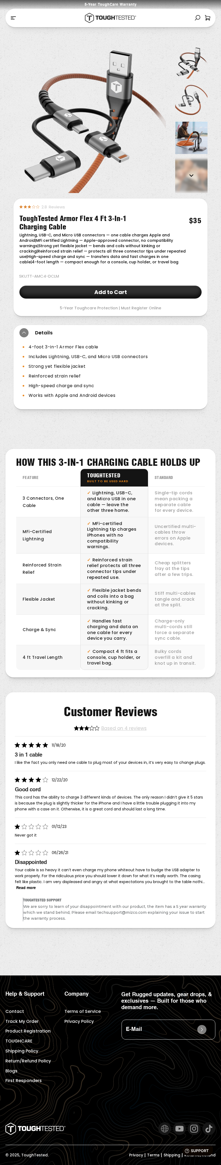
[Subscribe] (202, 1029)
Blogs (11, 1071)
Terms (153, 1155)
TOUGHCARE (18, 1041)
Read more (26, 888)
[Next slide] (191, 175)
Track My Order (22, 1021)
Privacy (136, 1155)
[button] (13, 17)
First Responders (23, 1080)
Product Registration (28, 1031)
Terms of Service (82, 1011)
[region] (110, 569)
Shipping (172, 1155)
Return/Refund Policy (28, 1061)
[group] (191, 62)
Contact (14, 1011)
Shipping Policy (21, 1051)
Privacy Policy (79, 1021)
